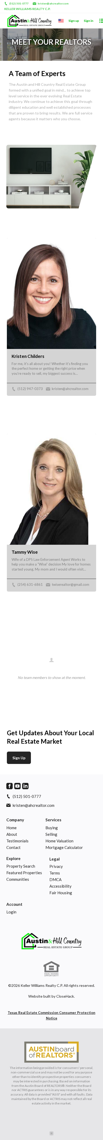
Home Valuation (59, 840)
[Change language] (61, 21)
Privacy (56, 866)
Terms (54, 873)
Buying (51, 827)
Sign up (73, 21)
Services (53, 819)
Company (15, 819)
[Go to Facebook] (9, 786)
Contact (13, 847)
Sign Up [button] (18, 758)
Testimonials (17, 840)
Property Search (20, 866)
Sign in (88, 21)
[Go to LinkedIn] (25, 786)
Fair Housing (60, 892)
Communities (17, 879)
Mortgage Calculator (64, 847)
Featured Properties (24, 872)
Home (11, 827)
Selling (51, 834)
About (11, 834)
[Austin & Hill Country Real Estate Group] (51, 941)
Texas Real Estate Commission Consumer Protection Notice (51, 1015)
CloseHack (65, 996)
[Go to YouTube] (17, 786)
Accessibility (60, 886)
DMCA (55, 879)
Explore (13, 858)
